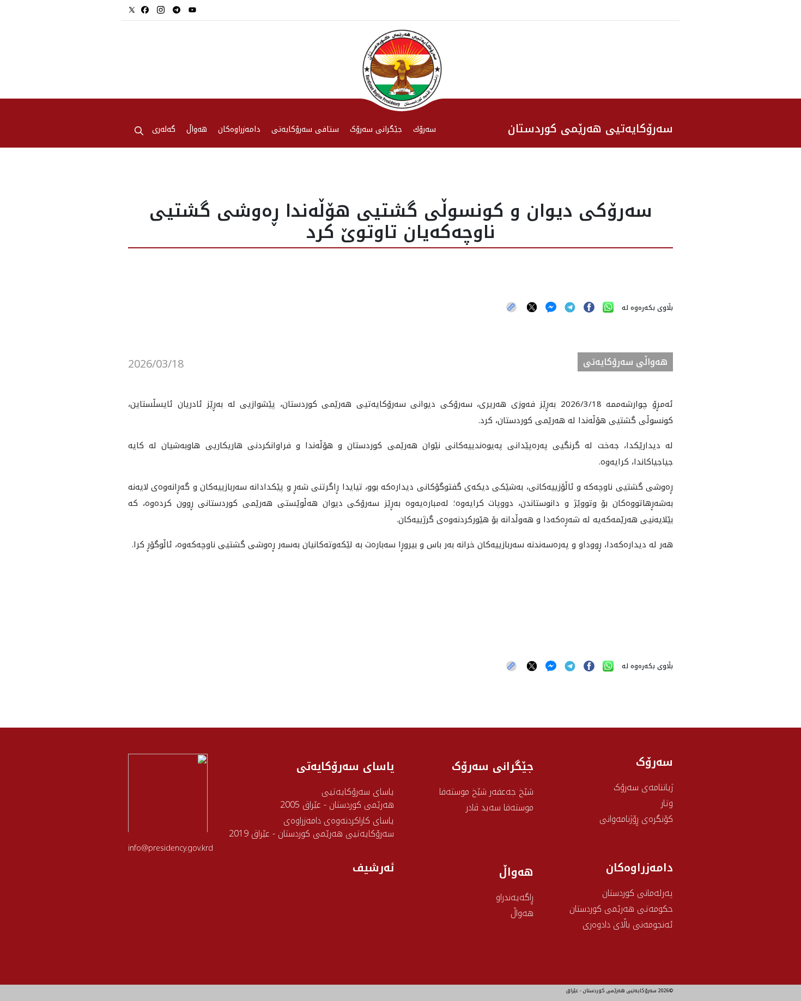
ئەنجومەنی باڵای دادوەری (627, 924)
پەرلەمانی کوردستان (637, 892)
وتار (667, 803)
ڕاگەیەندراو (514, 897)
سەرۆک (654, 762)
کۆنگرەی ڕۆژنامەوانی (636, 818)
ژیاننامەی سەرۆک (643, 787)
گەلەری (163, 130)
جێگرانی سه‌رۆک (376, 130)
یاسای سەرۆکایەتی (345, 766)
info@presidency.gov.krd (170, 848)
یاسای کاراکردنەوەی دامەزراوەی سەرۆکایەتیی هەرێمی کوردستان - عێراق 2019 (311, 827)
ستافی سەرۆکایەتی (305, 130)
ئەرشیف (373, 867)
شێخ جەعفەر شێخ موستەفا (486, 791)
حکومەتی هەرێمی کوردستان (621, 908)
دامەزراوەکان (239, 130)
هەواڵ (522, 913)
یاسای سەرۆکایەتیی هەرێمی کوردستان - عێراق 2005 (337, 798)
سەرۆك (424, 130)
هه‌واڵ (196, 130)
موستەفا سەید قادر (499, 807)
